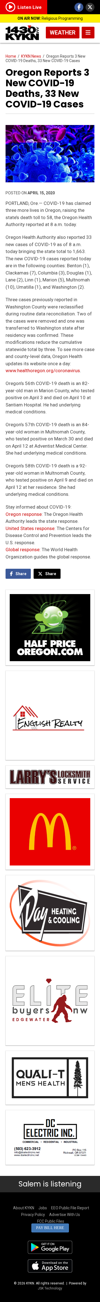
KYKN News (31, 56)
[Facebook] (78, 7)
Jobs (42, 1208)
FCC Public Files (50, 1221)
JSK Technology (50, 1288)
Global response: (23, 549)
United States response (30, 528)
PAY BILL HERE (50, 1228)
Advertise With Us (64, 1214)
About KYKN (23, 1208)
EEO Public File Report (70, 1208)
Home (11, 56)
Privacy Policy (33, 1214)
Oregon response (24, 514)
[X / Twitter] (90, 7)
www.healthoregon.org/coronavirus (43, 370)
